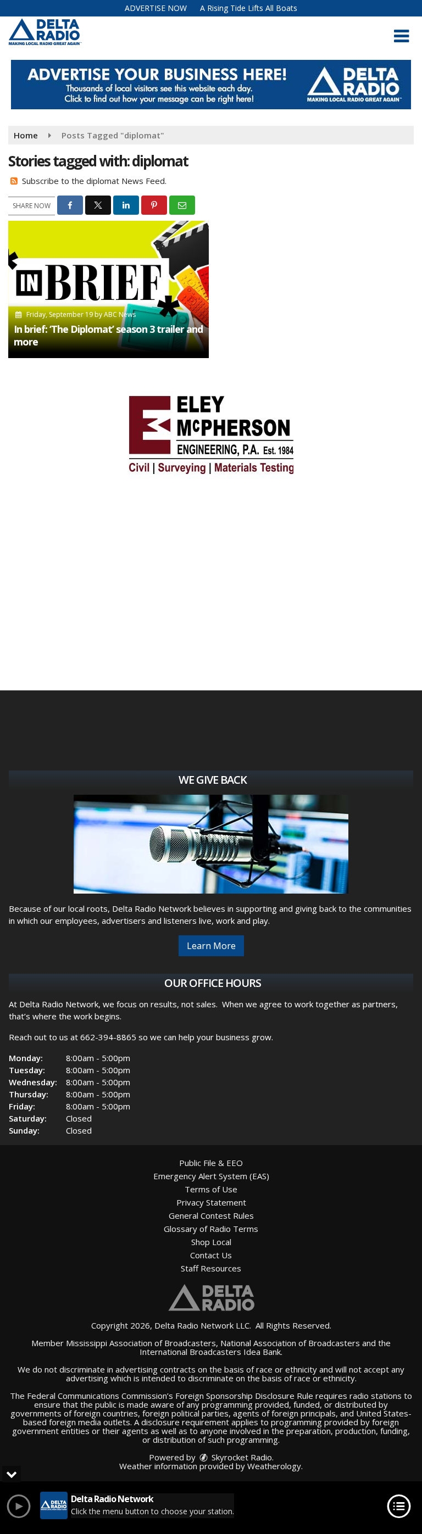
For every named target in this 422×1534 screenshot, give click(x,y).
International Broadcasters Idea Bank (210, 1351)
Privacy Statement (211, 1202)
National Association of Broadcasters (290, 1342)
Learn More (211, 946)
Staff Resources (211, 1268)
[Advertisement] (211, 84)
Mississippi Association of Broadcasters (141, 1342)
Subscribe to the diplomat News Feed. (94, 180)
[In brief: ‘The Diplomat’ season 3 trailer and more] (108, 289)
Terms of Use (211, 1189)
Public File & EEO (211, 1162)
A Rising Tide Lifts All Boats (248, 8)
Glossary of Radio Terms (211, 1228)
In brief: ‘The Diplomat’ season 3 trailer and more (108, 335)
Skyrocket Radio (240, 1457)
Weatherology (274, 1465)
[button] (401, 36)
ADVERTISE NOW (156, 8)
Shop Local (211, 1241)
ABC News (120, 314)
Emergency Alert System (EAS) (211, 1175)
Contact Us (211, 1254)
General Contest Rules (211, 1215)
